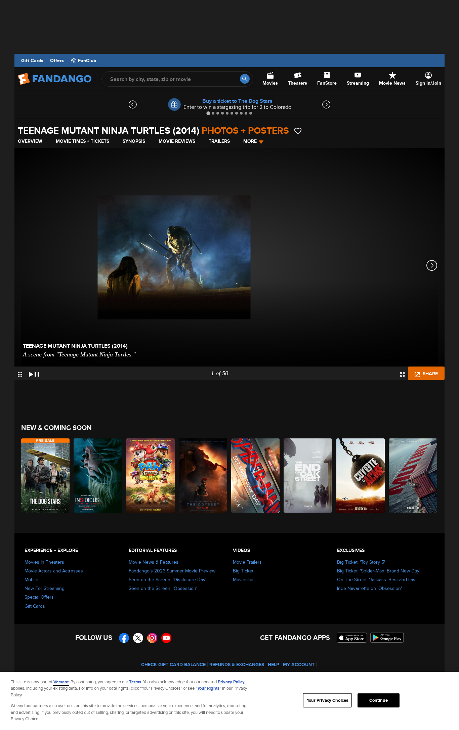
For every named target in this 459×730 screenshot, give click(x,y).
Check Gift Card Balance (173, 664)
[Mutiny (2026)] (413, 475)
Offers (57, 60)
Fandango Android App (387, 638)
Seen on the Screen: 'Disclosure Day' (167, 579)
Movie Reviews (177, 141)
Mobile (31, 579)
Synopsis (134, 141)
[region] (229, 701)
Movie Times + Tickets (82, 141)
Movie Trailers (247, 562)
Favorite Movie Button (298, 130)
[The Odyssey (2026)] (203, 475)
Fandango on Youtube (166, 638)
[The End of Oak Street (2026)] (308, 475)
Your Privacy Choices (327, 700)
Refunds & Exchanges (236, 664)
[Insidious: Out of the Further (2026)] (98, 475)
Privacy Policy (231, 682)
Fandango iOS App (352, 638)
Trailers (219, 141)
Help (273, 664)
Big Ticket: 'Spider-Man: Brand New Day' (378, 570)
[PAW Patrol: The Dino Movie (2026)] (150, 475)
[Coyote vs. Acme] (360, 475)
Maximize (402, 374)
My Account (299, 664)
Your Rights (208, 688)
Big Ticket (243, 570)
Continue (378, 700)
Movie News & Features (153, 562)
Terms (135, 682)
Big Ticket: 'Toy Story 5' (361, 562)
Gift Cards (32, 60)
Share (429, 373)
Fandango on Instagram (152, 638)
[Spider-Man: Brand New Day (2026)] (255, 475)
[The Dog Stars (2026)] (45, 475)
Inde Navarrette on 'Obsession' (369, 588)
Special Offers (39, 597)
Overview (30, 141)
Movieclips (244, 579)
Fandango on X (138, 638)
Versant (61, 682)
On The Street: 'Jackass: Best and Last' (377, 579)
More (250, 141)
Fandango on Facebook (124, 638)
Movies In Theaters (44, 562)
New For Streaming (45, 588)
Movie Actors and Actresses (54, 570)
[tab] (208, 113)
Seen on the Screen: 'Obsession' (163, 588)
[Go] (245, 79)
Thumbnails (20, 374)
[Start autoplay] (34, 373)
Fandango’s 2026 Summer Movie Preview (172, 570)
